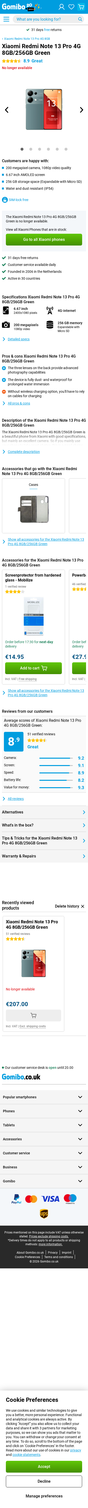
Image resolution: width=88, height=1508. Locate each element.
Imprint (66, 1252)
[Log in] (61, 7)
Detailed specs (19, 339)
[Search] (80, 19)
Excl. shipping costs (33, 1026)
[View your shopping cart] (81, 7)
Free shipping (28, 679)
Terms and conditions (58, 1257)
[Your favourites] (71, 7)
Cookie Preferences (27, 1257)
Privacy (53, 1252)
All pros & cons (19, 403)
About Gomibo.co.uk (30, 1252)
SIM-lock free (18, 200)
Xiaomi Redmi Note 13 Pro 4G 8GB (27, 39)
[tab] (22, 149)
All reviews (16, 799)
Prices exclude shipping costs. (49, 1236)
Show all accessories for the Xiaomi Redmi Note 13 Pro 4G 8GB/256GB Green (46, 541)
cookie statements (26, 1455)
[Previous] (7, 110)
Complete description (24, 452)
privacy (75, 1450)
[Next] (81, 110)
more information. (51, 1244)
